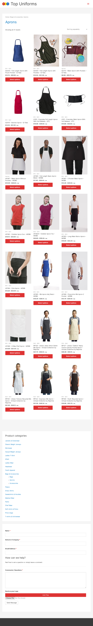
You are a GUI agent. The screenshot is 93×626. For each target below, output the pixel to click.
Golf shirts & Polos (11, 509)
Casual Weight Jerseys (13, 452)
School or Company (12, 540)
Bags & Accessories (12, 474)
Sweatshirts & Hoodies (13, 494)
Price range (9, 513)
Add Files (46, 595)
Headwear (8, 466)
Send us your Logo (11, 591)
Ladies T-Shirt (10, 455)
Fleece (7, 487)
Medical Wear (9, 498)
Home (7, 17)
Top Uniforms (24, 3)
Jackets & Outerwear (12, 441)
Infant (7, 459)
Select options (15, 79)
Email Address (10, 549)
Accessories (14, 483)
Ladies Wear (9, 463)
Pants (7, 502)
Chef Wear (8, 505)
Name (7, 531)
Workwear (8, 448)
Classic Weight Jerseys (13, 444)
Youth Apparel (10, 470)
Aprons (12, 480)
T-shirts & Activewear (12, 516)
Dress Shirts (9, 491)
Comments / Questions (14, 570)
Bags (11, 477)
